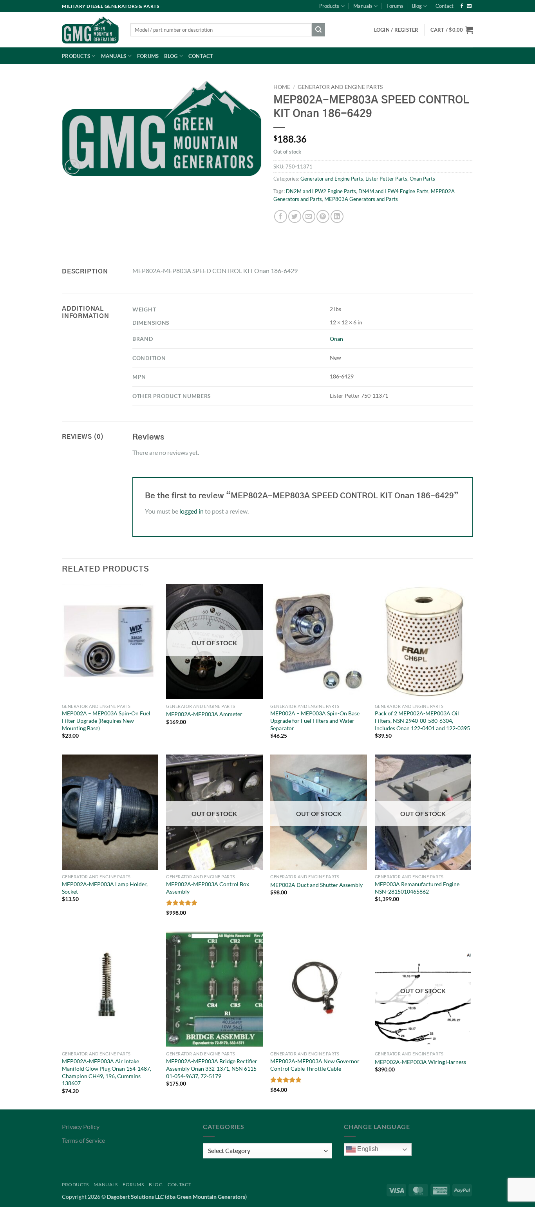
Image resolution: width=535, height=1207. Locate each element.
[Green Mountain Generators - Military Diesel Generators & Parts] (90, 29)
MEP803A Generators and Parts (361, 199)
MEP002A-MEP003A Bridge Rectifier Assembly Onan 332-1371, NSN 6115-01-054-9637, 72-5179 (212, 1068)
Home (281, 87)
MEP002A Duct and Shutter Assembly (316, 884)
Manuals (362, 6)
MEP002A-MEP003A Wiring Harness (420, 1062)
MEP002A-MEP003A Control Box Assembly (207, 888)
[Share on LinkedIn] (337, 216)
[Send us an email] (469, 6)
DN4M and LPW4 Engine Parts (393, 191)
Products (329, 6)
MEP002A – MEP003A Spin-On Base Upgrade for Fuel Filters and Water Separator (315, 720)
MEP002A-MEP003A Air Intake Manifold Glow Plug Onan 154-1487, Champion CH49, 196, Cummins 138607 (106, 1072)
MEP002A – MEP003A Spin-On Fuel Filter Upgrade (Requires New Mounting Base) (106, 720)
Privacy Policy (80, 1126)
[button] (451, 29)
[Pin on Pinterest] (322, 216)
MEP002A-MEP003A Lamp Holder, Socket (105, 888)
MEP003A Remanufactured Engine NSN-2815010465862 (417, 888)
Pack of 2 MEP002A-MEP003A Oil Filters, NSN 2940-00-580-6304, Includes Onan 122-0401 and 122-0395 (422, 720)
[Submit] (318, 29)
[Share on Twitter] (294, 216)
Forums (395, 6)
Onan (336, 338)
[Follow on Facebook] (461, 6)
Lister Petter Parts (386, 179)
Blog (417, 6)
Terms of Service (83, 1140)
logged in (191, 511)
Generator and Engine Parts (340, 87)
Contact (445, 6)
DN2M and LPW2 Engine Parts (321, 191)
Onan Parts (422, 179)
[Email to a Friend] (308, 216)
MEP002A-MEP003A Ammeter (204, 714)
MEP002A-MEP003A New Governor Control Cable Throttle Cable (315, 1065)
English (367, 1148)
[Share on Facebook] (280, 216)
